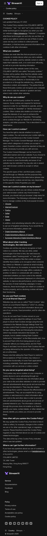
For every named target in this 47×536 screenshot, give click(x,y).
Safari (7, 213)
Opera (7, 220)
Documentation (11, 484)
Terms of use (10, 509)
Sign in (39, 3)
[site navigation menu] (5, 3)
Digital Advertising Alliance (15, 232)
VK (6, 523)
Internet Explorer (11, 207)
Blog (6, 492)
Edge (7, 217)
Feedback (9, 488)
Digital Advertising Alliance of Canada (19, 235)
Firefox (8, 210)
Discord (14, 523)
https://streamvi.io (20, 33)
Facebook (26, 523)
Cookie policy (11, 8)
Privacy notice (10, 505)
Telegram (10, 523)
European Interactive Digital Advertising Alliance (23, 238)
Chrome (8, 204)
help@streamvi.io (38, 451)
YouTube (18, 523)
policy (10, 516)
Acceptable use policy (14, 513)
